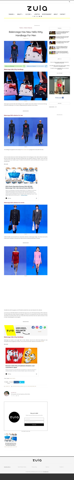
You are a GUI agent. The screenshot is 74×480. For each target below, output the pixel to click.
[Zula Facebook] (33, 327)
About (56, 14)
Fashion (11, 14)
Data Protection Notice (22, 466)
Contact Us (61, 466)
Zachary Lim (7, 386)
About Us (47, 466)
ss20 (35, 386)
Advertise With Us (7, 466)
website (42, 341)
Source (25, 101)
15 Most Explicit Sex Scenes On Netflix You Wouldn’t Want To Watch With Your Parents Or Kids (62, 42)
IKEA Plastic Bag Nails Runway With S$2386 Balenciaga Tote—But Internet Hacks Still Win (10, 444)
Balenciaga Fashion (16, 386)
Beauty (19, 14)
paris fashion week (31, 386)
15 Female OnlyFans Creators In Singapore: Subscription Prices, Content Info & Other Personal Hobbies (62, 47)
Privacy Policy (34, 466)
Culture (28, 14)
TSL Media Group (45, 471)
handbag (21, 386)
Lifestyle (37, 14)
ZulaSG (39, 331)
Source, (10, 378)
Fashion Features (28, 27)
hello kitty (26, 386)
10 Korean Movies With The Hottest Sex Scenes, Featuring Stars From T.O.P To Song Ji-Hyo (62, 37)
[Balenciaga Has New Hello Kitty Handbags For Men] (25, 52)
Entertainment (46, 14)
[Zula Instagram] (37, 327)
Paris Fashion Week (25, 149)
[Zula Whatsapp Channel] (45, 327)
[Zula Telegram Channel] (41, 327)
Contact (62, 14)
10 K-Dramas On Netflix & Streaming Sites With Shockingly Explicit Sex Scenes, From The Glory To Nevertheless (62, 32)
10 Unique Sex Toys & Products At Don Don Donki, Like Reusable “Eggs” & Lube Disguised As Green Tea (62, 52)
